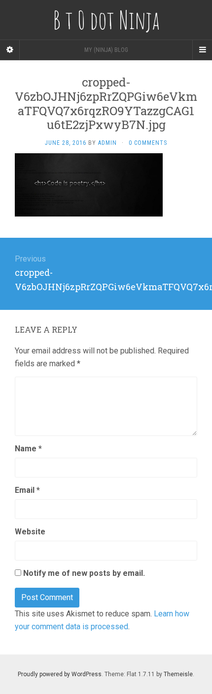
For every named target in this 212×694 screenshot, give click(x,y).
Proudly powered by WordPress (60, 674)
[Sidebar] (10, 50)
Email (27, 490)
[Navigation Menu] (202, 50)
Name (28, 448)
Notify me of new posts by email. (84, 573)
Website (30, 531)
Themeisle (178, 674)
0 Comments (148, 142)
